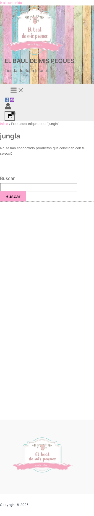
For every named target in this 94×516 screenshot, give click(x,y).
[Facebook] (7, 101)
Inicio (4, 124)
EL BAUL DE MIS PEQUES (40, 60)
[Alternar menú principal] (17, 90)
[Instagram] (12, 101)
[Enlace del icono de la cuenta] (8, 107)
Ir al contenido (11, 3)
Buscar (7, 178)
